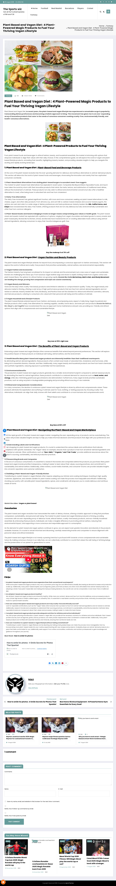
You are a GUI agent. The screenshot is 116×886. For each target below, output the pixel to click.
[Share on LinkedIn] (56, 663)
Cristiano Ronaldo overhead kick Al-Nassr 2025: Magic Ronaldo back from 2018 (42, 865)
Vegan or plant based (27, 503)
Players (80, 8)
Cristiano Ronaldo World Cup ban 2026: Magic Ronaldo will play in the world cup (16, 861)
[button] (66, 663)
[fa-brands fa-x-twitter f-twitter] (103, 2)
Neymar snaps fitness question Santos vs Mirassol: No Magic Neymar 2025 (56, 738)
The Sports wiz (12, 9)
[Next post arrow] (110, 701)
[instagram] (109, 2)
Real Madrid (56, 8)
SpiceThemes (69, 883)
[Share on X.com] (52, 663)
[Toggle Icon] (108, 11)
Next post (63, 699)
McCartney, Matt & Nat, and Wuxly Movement (91, 277)
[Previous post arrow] (5, 701)
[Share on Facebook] (49, 663)
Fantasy (33, 15)
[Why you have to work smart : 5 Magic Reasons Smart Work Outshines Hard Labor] (88, 718)
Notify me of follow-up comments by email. (19, 809)
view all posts (33, 688)
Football (44, 8)
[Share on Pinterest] (62, 663)
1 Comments (40, 96)
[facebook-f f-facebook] (101, 2)
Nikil (18, 96)
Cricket (90, 8)
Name (6, 789)
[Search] (100, 11)
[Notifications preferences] (3, 882)
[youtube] (112, 2)
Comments (8, 772)
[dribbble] (106, 2)
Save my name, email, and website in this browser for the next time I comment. (33, 801)
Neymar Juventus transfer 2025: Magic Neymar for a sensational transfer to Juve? (20, 738)
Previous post (51, 699)
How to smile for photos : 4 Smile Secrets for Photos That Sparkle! (31, 703)
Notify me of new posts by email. (15, 816)
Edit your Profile (59, 684)
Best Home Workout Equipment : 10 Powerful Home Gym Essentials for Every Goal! (84, 703)
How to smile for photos (23, 636)
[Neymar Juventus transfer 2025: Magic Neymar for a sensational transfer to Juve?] (22, 725)
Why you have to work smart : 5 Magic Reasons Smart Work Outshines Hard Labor (92, 738)
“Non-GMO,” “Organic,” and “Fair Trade (60, 452)
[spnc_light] (103, 11)
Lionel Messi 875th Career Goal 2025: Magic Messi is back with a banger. (98, 861)
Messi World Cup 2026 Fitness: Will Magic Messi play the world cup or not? (70, 860)
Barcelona (69, 8)
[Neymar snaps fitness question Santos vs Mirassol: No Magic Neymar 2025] (58, 725)
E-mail (60, 789)
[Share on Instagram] (59, 663)
